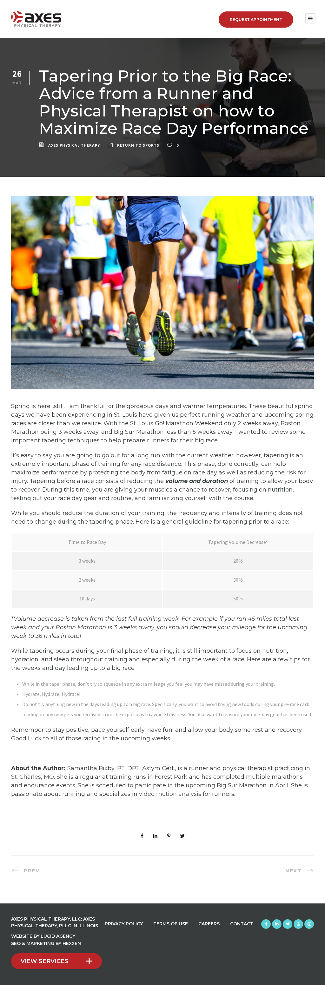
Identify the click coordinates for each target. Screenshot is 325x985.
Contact (241, 924)
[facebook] (266, 924)
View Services (44, 961)
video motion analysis (170, 793)
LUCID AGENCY (58, 936)
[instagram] (309, 924)
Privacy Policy (124, 924)
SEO (16, 943)
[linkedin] (277, 924)
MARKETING (40, 943)
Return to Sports (138, 145)
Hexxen (72, 943)
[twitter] (287, 924)
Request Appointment (256, 19)
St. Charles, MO (32, 776)
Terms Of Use (170, 924)
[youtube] (298, 924)
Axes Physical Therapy (74, 145)
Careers (209, 924)
